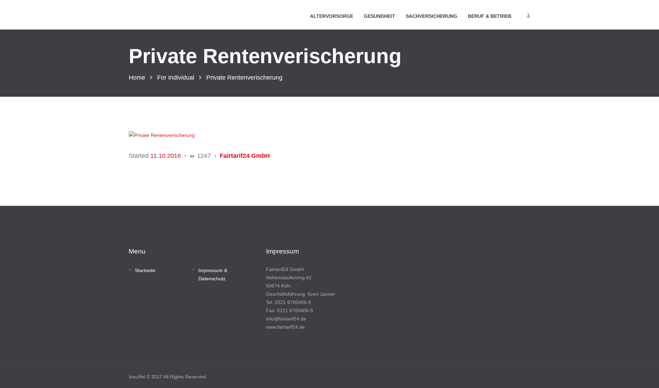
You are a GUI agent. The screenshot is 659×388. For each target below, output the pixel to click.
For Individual (175, 77)
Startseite (145, 270)
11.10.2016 (165, 155)
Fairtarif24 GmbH (245, 155)
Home (137, 77)
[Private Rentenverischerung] (259, 135)
